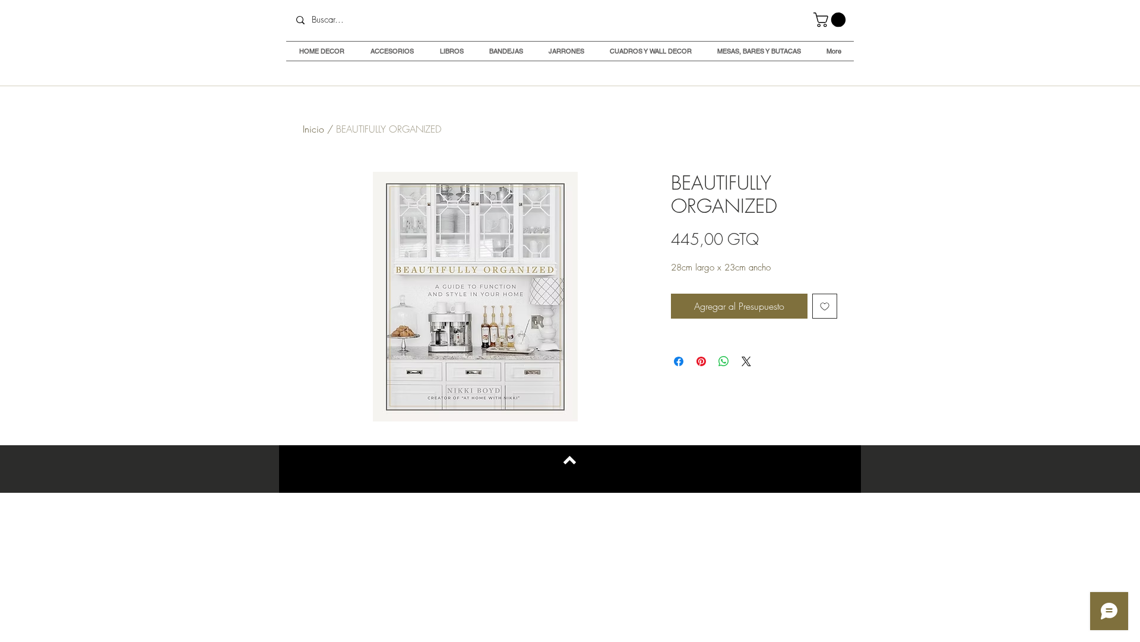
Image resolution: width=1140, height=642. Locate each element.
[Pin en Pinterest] (701, 361)
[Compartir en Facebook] (679, 361)
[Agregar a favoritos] (824, 306)
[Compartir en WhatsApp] (724, 361)
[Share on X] (746, 361)
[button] (831, 19)
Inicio (313, 129)
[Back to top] (569, 460)
